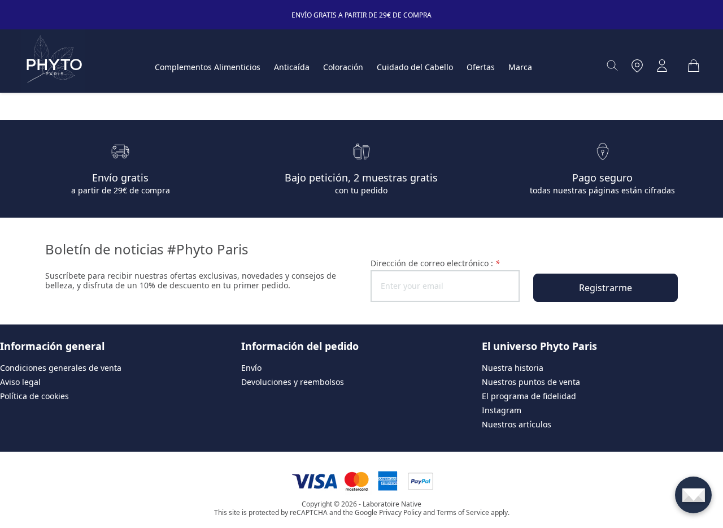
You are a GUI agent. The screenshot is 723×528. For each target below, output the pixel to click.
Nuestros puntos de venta (531, 381)
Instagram (501, 410)
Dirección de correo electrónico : (435, 263)
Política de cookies (34, 396)
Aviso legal (20, 381)
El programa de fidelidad (529, 396)
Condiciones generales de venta (60, 367)
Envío (251, 367)
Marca (520, 67)
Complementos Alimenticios (207, 67)
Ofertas (481, 67)
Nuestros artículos (516, 424)
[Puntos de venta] (637, 65)
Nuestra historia (512, 367)
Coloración (343, 67)
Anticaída (292, 67)
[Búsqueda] (612, 65)
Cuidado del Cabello (415, 67)
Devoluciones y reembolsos (292, 381)
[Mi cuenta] (662, 65)
